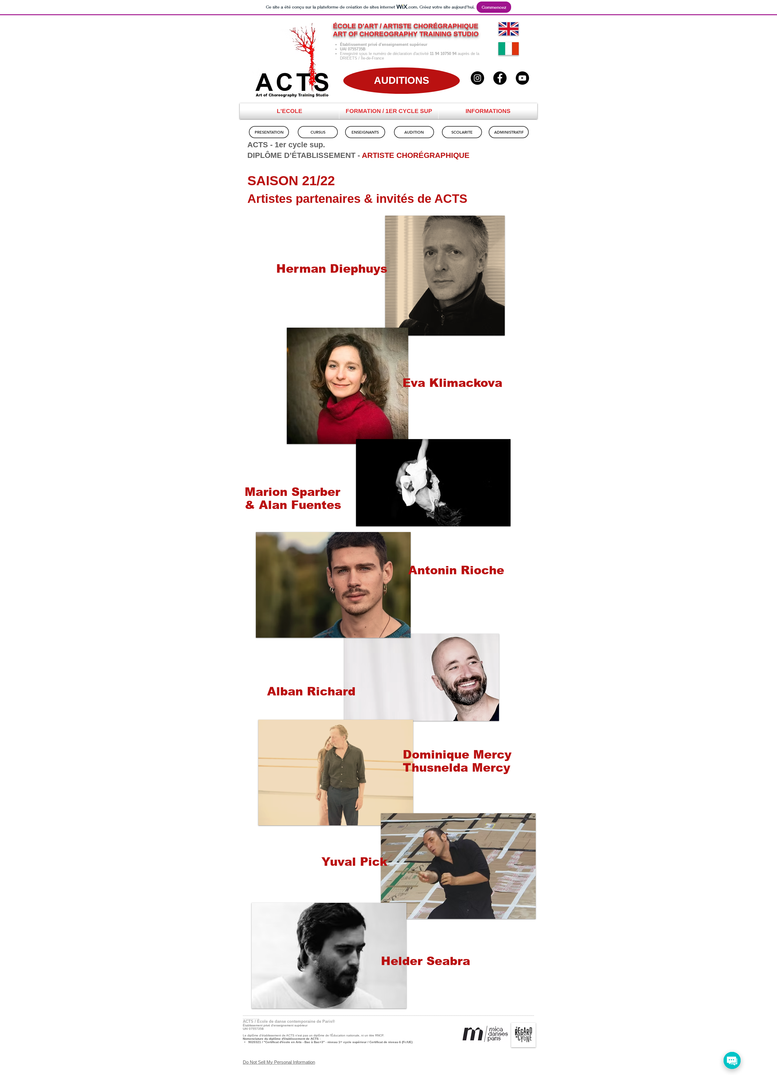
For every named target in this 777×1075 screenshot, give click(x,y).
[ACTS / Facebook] (500, 78)
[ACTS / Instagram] (477, 78)
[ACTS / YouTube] (522, 78)
